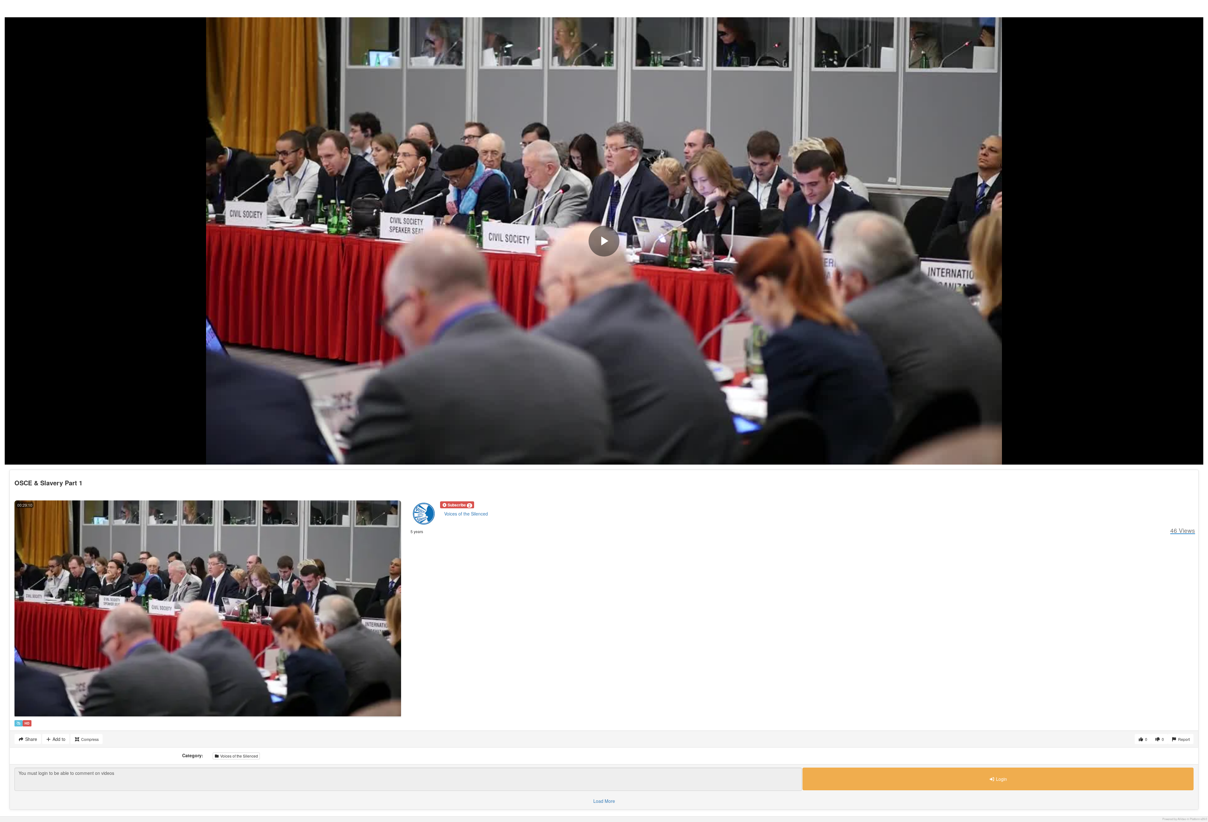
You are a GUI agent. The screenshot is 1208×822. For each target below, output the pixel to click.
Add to (58, 739)
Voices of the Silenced (466, 513)
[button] (457, 504)
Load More (604, 801)
